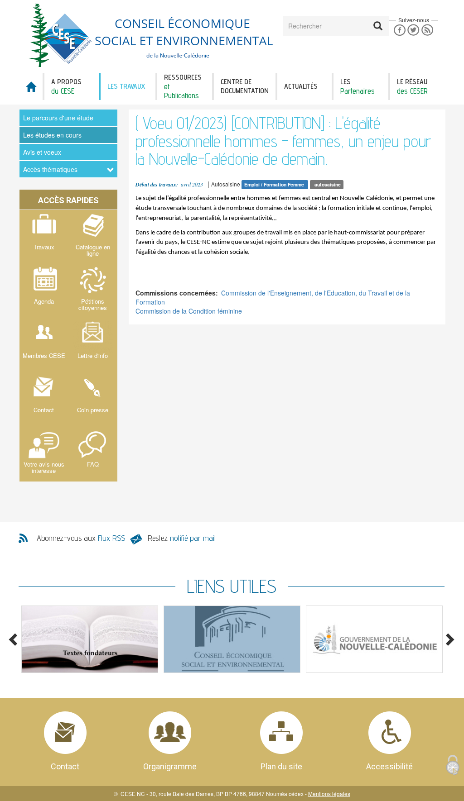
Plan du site (281, 766)
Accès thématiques (50, 169)
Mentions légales (329, 793)
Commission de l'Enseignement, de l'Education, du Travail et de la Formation (272, 297)
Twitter (413, 30)
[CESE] (152, 35)
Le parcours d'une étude (58, 117)
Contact (65, 766)
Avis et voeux (42, 152)
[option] (90, 639)
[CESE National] (232, 639)
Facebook (399, 30)
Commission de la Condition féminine (188, 310)
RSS (427, 30)
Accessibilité (389, 766)
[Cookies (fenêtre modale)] (452, 765)
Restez (182, 538)
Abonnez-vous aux (81, 538)
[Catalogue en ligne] (92, 237)
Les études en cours (52, 134)
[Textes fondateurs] (90, 639)
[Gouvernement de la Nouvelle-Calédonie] (374, 639)
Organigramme (170, 766)
